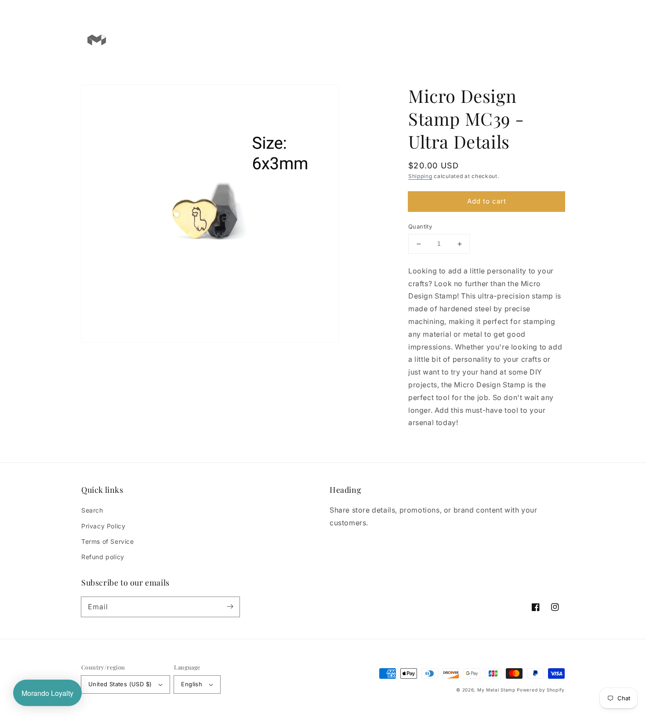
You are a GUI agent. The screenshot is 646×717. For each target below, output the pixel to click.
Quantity (420, 226)
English (191, 684)
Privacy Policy (103, 526)
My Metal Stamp (496, 689)
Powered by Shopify (541, 689)
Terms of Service (107, 541)
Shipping (420, 176)
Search (92, 510)
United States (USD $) (120, 684)
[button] (521, 39)
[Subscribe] (230, 606)
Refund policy (102, 556)
